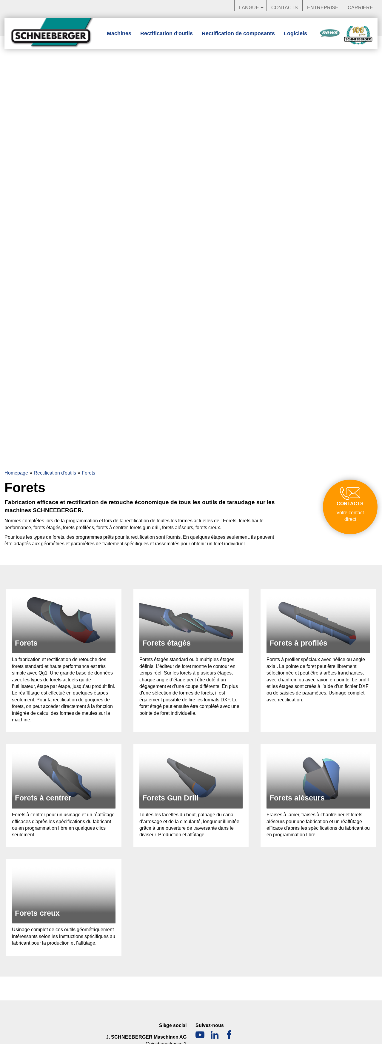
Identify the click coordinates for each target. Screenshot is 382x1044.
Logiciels (295, 33)
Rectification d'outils (166, 33)
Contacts (284, 7)
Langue (249, 7)
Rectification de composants (238, 33)
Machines (119, 33)
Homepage (16, 472)
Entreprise (322, 7)
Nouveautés (330, 33)
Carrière (360, 7)
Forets (88, 472)
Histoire (358, 35)
